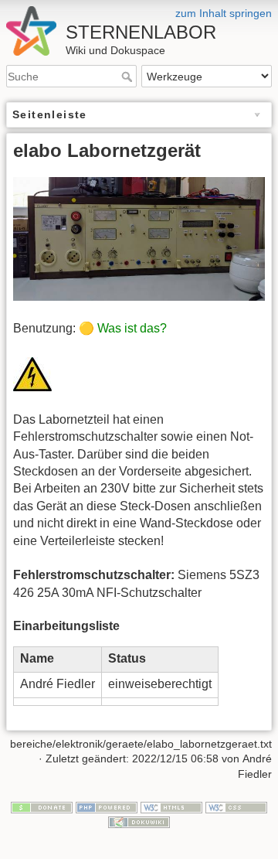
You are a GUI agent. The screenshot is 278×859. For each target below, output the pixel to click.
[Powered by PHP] (106, 806)
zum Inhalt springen (223, 13)
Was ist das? (132, 328)
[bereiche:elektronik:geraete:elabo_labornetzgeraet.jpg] (139, 237)
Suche (128, 76)
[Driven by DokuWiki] (139, 821)
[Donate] (42, 806)
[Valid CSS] (236, 806)
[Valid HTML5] (171, 806)
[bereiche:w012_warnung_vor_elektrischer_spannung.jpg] (32, 373)
